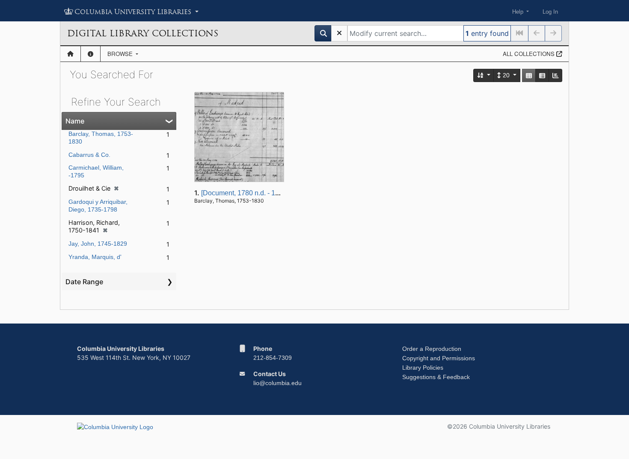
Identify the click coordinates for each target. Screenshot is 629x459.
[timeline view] (555, 75)
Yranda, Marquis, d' (95, 256)
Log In (550, 12)
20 (506, 75)
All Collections (529, 54)
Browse (120, 54)
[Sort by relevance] (484, 75)
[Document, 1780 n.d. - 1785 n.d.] (251, 193)
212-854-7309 (272, 357)
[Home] (70, 54)
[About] (90, 54)
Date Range (84, 281)
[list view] (542, 75)
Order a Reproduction (431, 348)
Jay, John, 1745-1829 (97, 243)
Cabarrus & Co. (89, 154)
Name (74, 121)
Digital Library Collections (142, 33)
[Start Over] (339, 33)
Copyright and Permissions (438, 358)
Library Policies (422, 367)
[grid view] (529, 75)
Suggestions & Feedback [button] (436, 377)
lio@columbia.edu (277, 383)
